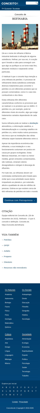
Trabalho (25, 376)
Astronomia (9, 298)
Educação (25, 302)
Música (7, 363)
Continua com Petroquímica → (20, 200)
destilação (34, 123)
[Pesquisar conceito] (36, 3)
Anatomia (8, 294)
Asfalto (7, 251)
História (25, 315)
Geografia (25, 311)
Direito (24, 298)
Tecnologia (16, 8)
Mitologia (8, 359)
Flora (7, 315)
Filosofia (25, 307)
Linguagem (9, 355)
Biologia (8, 302)
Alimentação (26, 339)
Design (7, 347)
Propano (7, 257)
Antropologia (26, 294)
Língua (7, 351)
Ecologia (25, 343)
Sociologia (26, 319)
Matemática (9, 323)
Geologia (8, 319)
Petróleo (7, 240)
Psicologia (26, 363)
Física (7, 311)
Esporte (25, 355)
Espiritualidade (27, 351)
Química (8, 327)
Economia (8, 8)
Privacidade (23, 402)
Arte (6, 343)
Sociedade (27, 334)
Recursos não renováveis (15, 268)
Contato (15, 402)
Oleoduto (8, 262)
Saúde (24, 367)
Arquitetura (9, 339)
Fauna (7, 307)
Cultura (8, 334)
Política (24, 359)
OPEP (6, 245)
